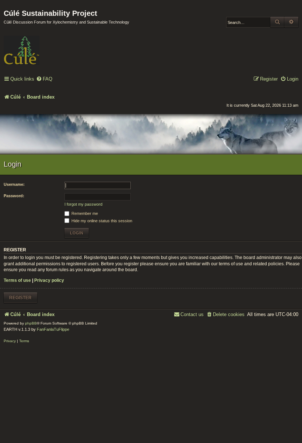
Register (20, 297)
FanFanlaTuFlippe (53, 329)
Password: (14, 196)
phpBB (31, 323)
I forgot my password (83, 204)
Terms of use (17, 280)
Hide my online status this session (101, 221)
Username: (14, 184)
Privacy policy (49, 280)
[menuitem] (44, 79)
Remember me (84, 213)
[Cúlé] (51, 45)
